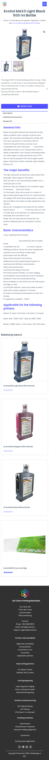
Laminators (25, 735)
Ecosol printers (25, 647)
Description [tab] (7, 113)
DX (15, 189)
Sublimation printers (25, 656)
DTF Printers (25, 709)
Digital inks (35, 20)
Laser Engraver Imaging (25, 686)
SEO (24, 756)
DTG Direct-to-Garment (25, 712)
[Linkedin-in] (27, 746)
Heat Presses (25, 724)
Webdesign (35, 753)
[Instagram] (19, 746)
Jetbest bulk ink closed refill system (32, 89)
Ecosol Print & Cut (25, 650)
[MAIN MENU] (44, 4)
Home (5, 20)
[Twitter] (23, 746)
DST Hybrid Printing (25, 706)
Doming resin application (25, 741)
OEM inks (22, 247)
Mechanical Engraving (25, 692)
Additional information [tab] (12, 117)
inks (31, 147)
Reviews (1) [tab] (7, 121)
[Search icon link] (38, 4)
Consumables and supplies (19, 20)
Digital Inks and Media (25, 644)
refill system (19, 210)
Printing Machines (31, 600)
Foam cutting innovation (25, 689)
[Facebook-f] (30, 746)
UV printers (25, 653)
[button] (44, 32)
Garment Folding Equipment (25, 729)
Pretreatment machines (25, 727)
